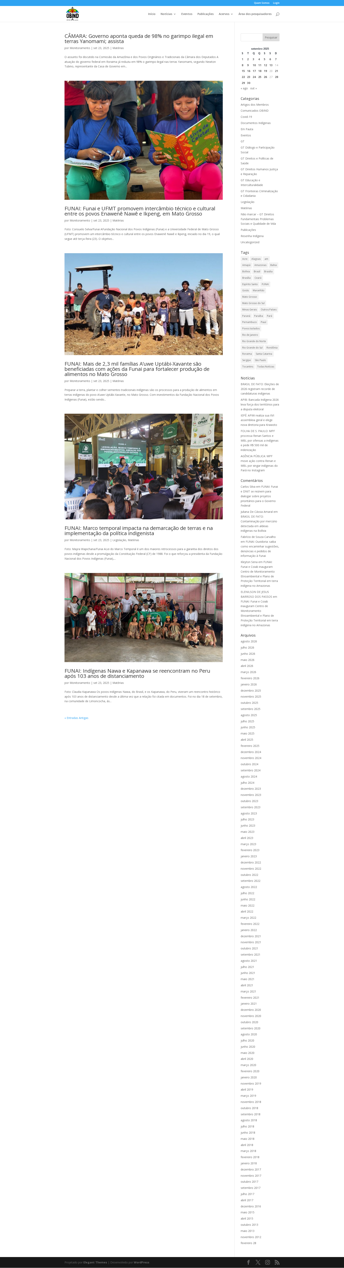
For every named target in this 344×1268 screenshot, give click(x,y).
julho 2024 (247, 783)
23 (248, 77)
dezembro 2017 (251, 1169)
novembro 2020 (251, 1016)
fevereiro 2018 (250, 1157)
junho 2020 (248, 1046)
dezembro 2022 (251, 862)
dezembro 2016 (251, 1206)
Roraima (247, 353)
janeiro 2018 (249, 1163)
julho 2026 (247, 647)
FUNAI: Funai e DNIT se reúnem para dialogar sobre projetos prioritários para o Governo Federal (259, 496)
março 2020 (248, 1065)
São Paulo (260, 360)
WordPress (141, 1262)
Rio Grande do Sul (252, 347)
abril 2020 (247, 1059)
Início (151, 14)
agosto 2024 (249, 776)
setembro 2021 (250, 954)
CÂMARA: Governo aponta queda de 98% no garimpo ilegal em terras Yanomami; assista (138, 38)
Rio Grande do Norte (254, 341)
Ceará (258, 278)
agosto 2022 (249, 887)
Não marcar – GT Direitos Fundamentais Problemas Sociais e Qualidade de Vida (258, 219)
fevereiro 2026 (250, 678)
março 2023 (248, 844)
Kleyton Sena (249, 562)
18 (259, 71)
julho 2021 (247, 967)
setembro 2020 (250, 1028)
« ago (244, 88)
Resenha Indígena (252, 236)
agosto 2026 (249, 641)
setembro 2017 (250, 1188)
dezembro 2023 (251, 789)
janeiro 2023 (249, 856)
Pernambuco (249, 322)
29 (243, 83)
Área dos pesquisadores (255, 14)
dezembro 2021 (251, 936)
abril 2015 (247, 1218)
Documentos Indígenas (256, 123)
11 (259, 65)
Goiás (245, 290)
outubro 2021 (249, 948)
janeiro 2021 (249, 1003)
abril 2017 (247, 1200)
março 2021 (248, 991)
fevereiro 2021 (250, 997)
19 (265, 71)
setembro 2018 (250, 1114)
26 (265, 77)
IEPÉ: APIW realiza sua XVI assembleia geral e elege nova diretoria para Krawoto (259, 420)
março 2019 (248, 1096)
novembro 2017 (251, 1175)
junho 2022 (248, 899)
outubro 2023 (249, 801)
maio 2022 (247, 905)
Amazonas (260, 265)
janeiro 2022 (249, 930)
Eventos (186, 14)
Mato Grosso (249, 296)
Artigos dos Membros (255, 104)
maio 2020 (247, 1053)
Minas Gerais (249, 309)
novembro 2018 (251, 1102)
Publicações (205, 14)
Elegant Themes (95, 1262)
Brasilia (268, 271)
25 (259, 77)
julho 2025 (247, 721)
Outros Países (269, 309)
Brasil (257, 271)
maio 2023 (247, 832)
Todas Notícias (265, 366)
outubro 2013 (249, 1225)
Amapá (246, 265)
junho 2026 (248, 654)
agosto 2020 (249, 1034)
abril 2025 (247, 739)
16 (248, 71)
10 (254, 65)
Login (276, 3)
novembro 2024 (251, 758)
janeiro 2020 (249, 1077)
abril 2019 (247, 1089)
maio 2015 (247, 1212)
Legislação (119, 540)
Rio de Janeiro (250, 335)
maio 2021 (247, 979)
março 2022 (248, 917)
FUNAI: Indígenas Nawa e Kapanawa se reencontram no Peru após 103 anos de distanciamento (137, 673)
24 (254, 77)
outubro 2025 (249, 703)
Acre (244, 259)
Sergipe (246, 360)
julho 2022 (247, 893)
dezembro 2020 (251, 1010)
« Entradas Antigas (76, 718)
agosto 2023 (249, 813)
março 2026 (248, 672)
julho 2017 (247, 1194)
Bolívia (246, 271)
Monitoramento (80, 48)
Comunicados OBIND (255, 110)
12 (265, 65)
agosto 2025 (249, 715)
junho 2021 (248, 973)
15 (243, 71)
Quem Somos (262, 3)
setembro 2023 (250, 807)
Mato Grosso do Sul (253, 303)
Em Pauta (247, 129)
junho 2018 (248, 1132)
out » (253, 88)
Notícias (166, 14)
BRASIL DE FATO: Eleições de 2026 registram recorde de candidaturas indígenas (260, 389)
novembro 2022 (251, 868)
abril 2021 (247, 985)
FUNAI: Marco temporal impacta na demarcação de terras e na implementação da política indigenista (138, 530)
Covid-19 (246, 117)
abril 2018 (247, 1145)
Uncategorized (250, 242)
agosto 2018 (249, 1120)
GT (242, 141)
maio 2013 (247, 1231)
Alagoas (256, 259)
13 (271, 65)
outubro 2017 (249, 1181)
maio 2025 (247, 733)
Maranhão (258, 290)
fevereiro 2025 (250, 746)
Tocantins (247, 366)
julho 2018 (247, 1126)
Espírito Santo (250, 284)
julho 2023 (247, 819)
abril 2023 (247, 838)
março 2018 (248, 1151)
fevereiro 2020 (250, 1071)
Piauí (263, 322)
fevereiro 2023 (250, 850)
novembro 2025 (251, 696)
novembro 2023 (251, 795)
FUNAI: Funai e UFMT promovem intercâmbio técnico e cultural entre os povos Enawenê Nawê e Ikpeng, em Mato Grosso (139, 211)
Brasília (246, 278)
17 (254, 71)
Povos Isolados (251, 328)
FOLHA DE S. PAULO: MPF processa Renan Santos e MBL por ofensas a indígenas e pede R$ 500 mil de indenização (260, 440)
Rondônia (272, 347)
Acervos (224, 14)
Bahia (273, 265)
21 (276, 71)
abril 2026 (247, 666)
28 (276, 77)
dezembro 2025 (251, 690)
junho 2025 (248, 727)
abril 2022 (247, 911)
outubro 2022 (249, 875)
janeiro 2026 (249, 684)
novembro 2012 (251, 1237)
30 (248, 83)
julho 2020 (247, 1040)
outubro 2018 (249, 1108)
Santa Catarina (264, 353)
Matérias (118, 48)
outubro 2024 (249, 764)
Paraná (246, 316)
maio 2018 (247, 1139)
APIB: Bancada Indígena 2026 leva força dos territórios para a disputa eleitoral (260, 404)
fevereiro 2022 (250, 924)
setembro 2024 (250, 770)
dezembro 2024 (251, 752)
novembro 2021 (251, 942)
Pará (269, 316)
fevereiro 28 (248, 1243)
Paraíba (258, 316)
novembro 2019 (251, 1083)
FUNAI (265, 284)
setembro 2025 (250, 709)
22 (243, 77)
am (266, 259)
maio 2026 (247, 660)
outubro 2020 (249, 1022)
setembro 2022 (250, 881)
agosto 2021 (249, 961)
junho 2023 (248, 825)
